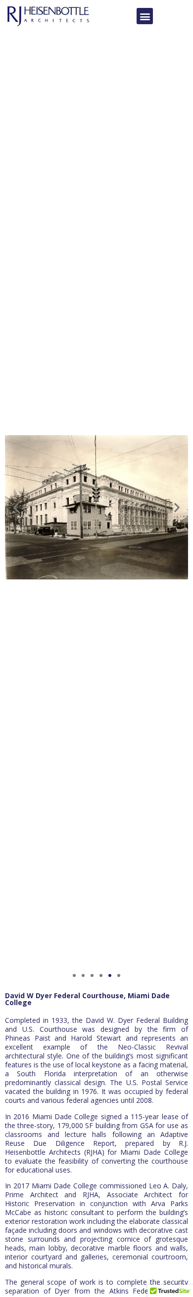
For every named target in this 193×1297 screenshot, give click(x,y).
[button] (145, 16)
